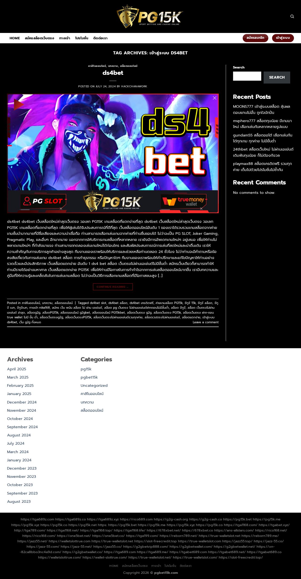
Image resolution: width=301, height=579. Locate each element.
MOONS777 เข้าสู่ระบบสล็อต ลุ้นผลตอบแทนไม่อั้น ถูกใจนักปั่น (261, 110)
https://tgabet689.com (188, 552)
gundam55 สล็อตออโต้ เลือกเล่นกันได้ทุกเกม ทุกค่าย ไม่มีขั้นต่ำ (262, 138)
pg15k (86, 369)
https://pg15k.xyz (25, 524)
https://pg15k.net (82, 524)
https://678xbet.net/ (164, 530)
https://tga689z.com (37, 519)
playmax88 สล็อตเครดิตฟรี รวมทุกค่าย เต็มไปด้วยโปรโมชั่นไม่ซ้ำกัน (262, 167)
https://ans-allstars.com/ (234, 530)
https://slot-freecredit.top (155, 541)
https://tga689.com (120, 552)
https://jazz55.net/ (32, 541)
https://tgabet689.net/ (227, 552)
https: (102, 524)
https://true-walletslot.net (219, 535)
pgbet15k (89, 377)
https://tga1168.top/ (96, 530)
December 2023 (21, 468)
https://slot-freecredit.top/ (241, 557)
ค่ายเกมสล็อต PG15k (169, 303)
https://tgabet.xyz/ (274, 524)
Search (239, 67)
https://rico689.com (136, 519)
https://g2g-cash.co (205, 519)
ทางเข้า (64, 38)
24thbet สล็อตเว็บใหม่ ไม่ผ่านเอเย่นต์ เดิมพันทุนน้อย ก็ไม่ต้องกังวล (263, 152)
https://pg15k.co (53, 524)
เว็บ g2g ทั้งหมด (30, 322)
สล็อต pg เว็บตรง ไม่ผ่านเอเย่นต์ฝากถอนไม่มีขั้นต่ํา (136, 307)
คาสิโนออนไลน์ (97, 66)
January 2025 (19, 394)
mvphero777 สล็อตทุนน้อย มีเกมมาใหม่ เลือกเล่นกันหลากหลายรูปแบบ (262, 124)
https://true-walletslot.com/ (195, 557)
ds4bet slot (98, 303)
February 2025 (20, 385)
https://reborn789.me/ (260, 535)
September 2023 (22, 493)
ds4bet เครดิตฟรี (142, 303)
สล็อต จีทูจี (178, 307)
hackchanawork (134, 86)
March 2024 (18, 452)
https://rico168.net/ (271, 530)
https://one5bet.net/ (74, 535)
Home (15, 38)
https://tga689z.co (70, 519)
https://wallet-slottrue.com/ (105, 557)
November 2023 (21, 476)
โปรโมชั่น (81, 38)
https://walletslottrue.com (69, 541)
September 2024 (22, 427)
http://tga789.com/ (30, 530)
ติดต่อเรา (100, 38)
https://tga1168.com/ (240, 524)
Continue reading (113, 287)
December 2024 (22, 402)
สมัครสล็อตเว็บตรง (39, 38)
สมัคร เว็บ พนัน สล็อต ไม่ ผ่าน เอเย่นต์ (77, 307)
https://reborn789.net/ (179, 535)
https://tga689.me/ (152, 552)
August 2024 (19, 435)
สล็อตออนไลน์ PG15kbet (108, 312)
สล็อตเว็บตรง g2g (139, 312)
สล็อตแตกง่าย (191, 317)
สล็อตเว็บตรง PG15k (167, 312)
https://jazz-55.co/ (269, 541)
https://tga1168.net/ (63, 530)
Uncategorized (94, 385)
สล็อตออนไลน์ (129, 66)
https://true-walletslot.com (199, 541)
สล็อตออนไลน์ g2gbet (75, 312)
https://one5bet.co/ (108, 535)
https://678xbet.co (197, 530)
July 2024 (15, 443)
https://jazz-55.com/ (43, 546)
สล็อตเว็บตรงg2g (51, 317)
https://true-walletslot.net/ (150, 557)
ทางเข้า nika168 (39, 307)
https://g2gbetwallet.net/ (234, 546)
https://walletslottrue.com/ (59, 557)
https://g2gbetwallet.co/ (83, 552)
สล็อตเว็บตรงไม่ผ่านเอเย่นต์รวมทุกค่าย (118, 317)
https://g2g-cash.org (171, 519)
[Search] (292, 16)
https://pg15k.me (267, 519)
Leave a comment (206, 322)
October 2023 (20, 485)
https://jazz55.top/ (237, 541)
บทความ (113, 66)
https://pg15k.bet (237, 519)
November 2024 (21, 410)
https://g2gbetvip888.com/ (145, 546)
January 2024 (19, 460)
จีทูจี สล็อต (205, 303)
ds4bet (113, 72)
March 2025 (17, 377)
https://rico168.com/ (39, 535)
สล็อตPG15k (50, 312)
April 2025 (16, 369)
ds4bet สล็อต (117, 303)
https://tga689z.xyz (103, 519)
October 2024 (20, 419)
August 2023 (19, 501)
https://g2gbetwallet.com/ (191, 546)
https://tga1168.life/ (130, 530)
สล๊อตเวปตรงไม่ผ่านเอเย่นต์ (162, 317)
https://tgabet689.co (264, 552)
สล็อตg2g (33, 312)
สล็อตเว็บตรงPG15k (78, 317)
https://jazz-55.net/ (76, 546)
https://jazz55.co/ (107, 546)
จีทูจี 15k (190, 303)
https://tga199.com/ (142, 535)
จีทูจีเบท (22, 307)
